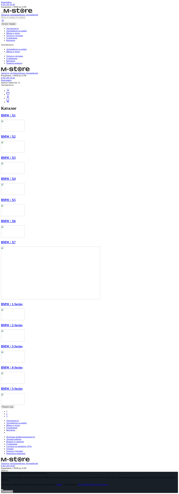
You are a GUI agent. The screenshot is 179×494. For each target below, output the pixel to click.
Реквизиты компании (15, 453)
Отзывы (9, 449)
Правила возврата (14, 63)
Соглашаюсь (7, 492)
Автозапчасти (12, 28)
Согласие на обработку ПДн (19, 446)
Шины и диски (13, 33)
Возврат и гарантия (15, 441)
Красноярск (6, 2)
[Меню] (2, 13)
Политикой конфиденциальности (93, 484)
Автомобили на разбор (16, 31)
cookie (59, 484)
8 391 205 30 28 (8, 4)
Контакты (10, 40)
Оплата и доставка (14, 35)
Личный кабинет (13, 439)
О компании (11, 38)
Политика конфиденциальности (20, 437)
